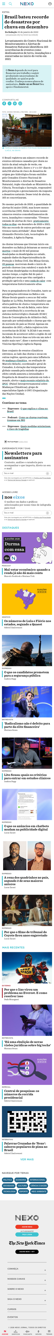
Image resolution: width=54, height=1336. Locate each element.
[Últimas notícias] (38, 1332)
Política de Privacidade (42, 478)
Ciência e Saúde (39, 1186)
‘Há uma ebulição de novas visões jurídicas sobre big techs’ (27, 1043)
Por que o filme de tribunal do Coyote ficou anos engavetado (25, 933)
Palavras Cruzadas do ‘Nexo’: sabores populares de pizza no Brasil (25, 1147)
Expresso (6, 668)
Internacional (37, 1180)
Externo (6, 986)
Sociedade (8, 1186)
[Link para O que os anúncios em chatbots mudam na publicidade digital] (27, 804)
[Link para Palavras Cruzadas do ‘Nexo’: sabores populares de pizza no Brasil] (27, 1121)
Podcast (6, 566)
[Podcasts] (27, 1332)
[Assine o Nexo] (5, 1332)
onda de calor (37, 280)
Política (7, 1180)
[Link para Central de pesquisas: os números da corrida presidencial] (27, 1069)
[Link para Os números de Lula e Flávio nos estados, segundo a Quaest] (27, 599)
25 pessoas (8, 264)
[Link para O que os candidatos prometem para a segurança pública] (27, 650)
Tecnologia (9, 1191)
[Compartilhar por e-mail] (15, 103)
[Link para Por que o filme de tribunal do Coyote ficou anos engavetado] (27, 910)
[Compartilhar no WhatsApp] (20, 103)
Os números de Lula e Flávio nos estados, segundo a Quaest (27, 622)
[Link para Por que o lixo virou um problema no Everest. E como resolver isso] (27, 967)
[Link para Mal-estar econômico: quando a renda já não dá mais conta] (27, 548)
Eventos (12, 1317)
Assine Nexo (27, 1227)
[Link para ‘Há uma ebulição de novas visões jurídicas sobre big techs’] (27, 1020)
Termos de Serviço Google (17, 480)
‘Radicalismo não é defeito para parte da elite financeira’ (27, 725)
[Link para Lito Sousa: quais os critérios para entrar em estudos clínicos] (27, 753)
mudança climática (16, 360)
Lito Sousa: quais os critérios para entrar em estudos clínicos (27, 776)
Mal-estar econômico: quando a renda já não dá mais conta (27, 571)
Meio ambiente (39, 1191)
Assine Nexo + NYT (27, 1251)
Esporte (23, 1191)
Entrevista (7, 720)
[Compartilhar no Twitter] (9, 103)
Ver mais (27, 1159)
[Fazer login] (50, 4)
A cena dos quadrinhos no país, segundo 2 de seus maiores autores (26, 881)
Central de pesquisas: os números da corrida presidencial (21, 1094)
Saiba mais (23, 442)
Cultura (22, 1186)
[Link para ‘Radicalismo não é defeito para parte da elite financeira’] (27, 701)
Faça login (27, 1234)
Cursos (11, 1309)
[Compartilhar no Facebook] (4, 103)
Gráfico (6, 617)
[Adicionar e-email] (47, 473)
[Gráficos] (16, 1332)
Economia (21, 1180)
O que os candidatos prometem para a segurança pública (26, 674)
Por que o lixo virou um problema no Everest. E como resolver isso (25, 993)
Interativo (7, 1139)
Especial (6, 1087)
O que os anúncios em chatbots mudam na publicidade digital (26, 828)
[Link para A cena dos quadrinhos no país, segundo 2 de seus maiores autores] (27, 855)
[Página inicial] (27, 3)
